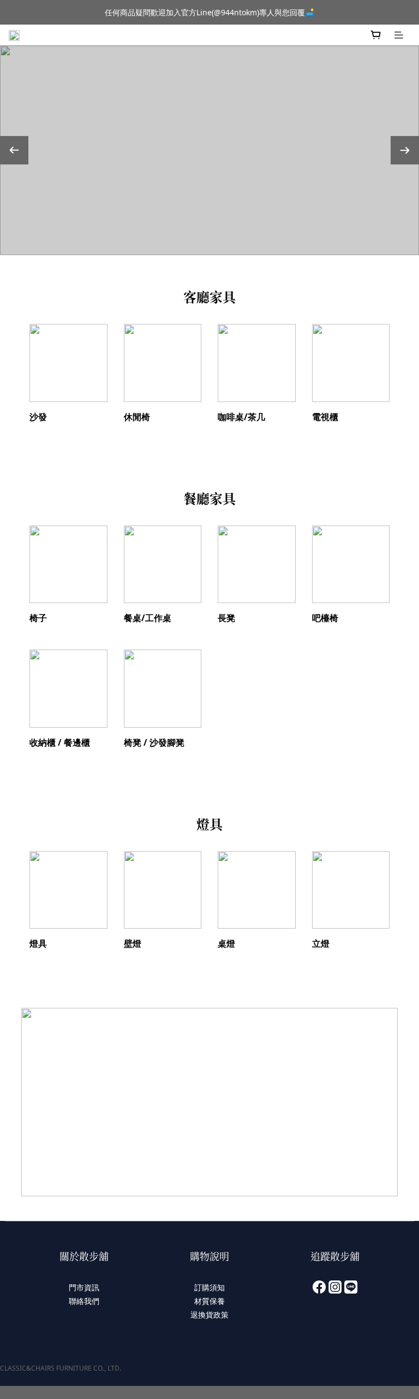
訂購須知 (209, 1287)
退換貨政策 (209, 1314)
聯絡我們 (84, 1301)
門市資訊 (84, 1287)
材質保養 (209, 1301)
